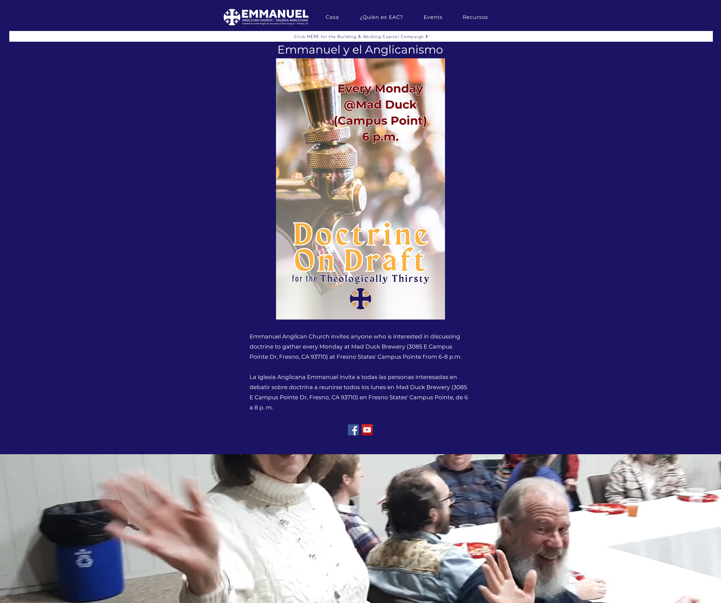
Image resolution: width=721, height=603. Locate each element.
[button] (381, 17)
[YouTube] (367, 429)
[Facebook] (353, 429)
